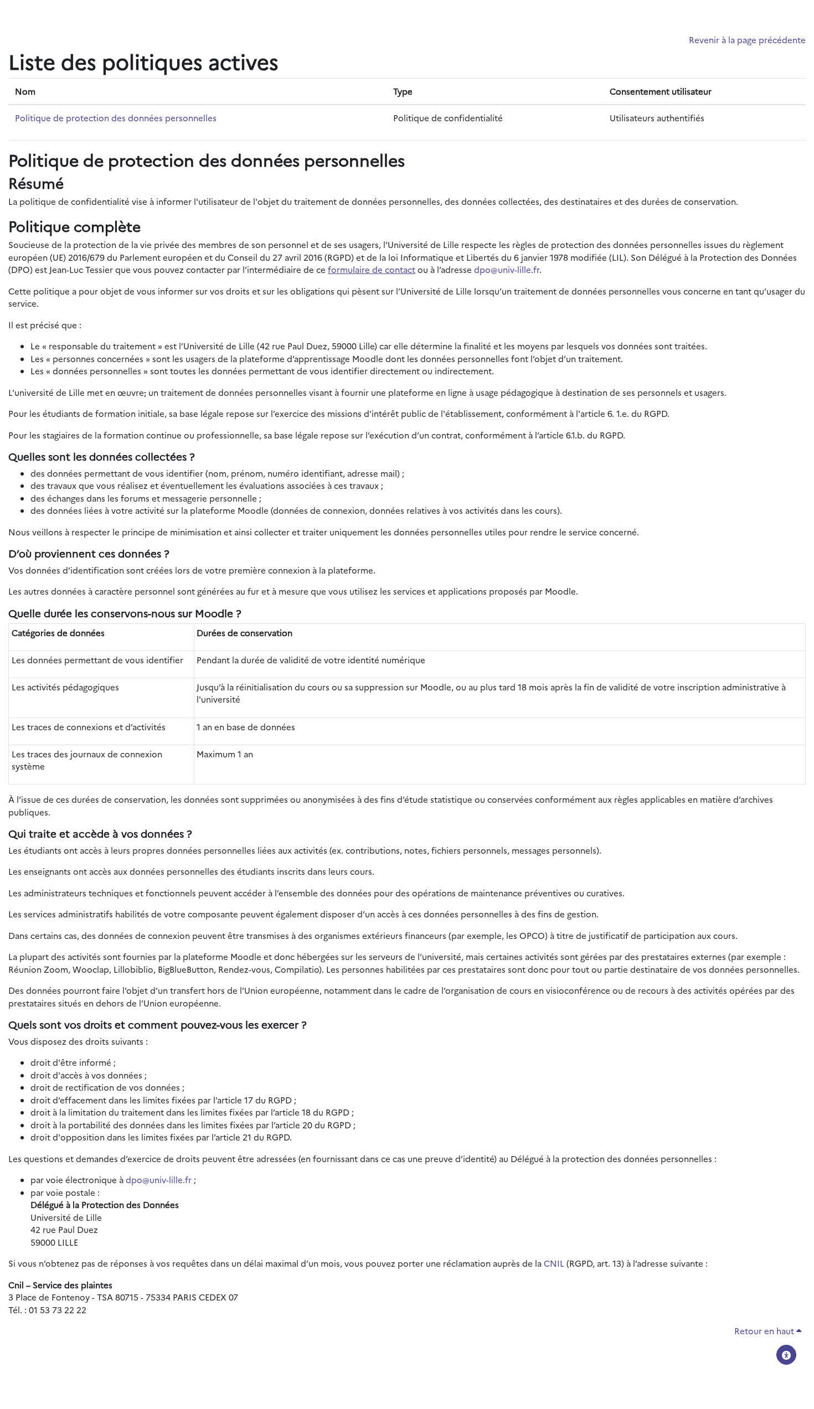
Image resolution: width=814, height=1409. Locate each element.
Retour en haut (765, 1330)
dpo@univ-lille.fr (506, 269)
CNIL (554, 1263)
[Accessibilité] (786, 1355)
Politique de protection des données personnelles (116, 117)
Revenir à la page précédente (747, 39)
